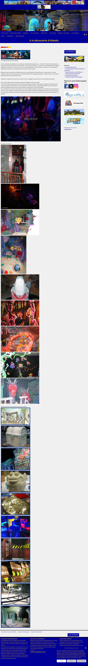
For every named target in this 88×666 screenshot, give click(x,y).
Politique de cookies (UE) (36, 631)
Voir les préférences (81, 660)
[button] (85, 648)
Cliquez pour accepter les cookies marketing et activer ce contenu (31, 119)
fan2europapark (53, 118)
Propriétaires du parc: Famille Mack (8, 631)
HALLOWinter (53, 33)
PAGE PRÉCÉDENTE (70, 51)
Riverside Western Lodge (71, 67)
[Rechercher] (84, 34)
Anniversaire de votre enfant (71, 75)
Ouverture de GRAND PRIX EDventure (74, 76)
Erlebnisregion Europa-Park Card (73, 73)
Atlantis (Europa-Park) (43, 118)
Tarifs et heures (5, 33)
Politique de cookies (71, 663)
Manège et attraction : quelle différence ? (74, 72)
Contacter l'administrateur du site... (38, 651)
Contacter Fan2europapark (23, 631)
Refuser (71, 660)
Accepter (61, 660)
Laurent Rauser (67, 129)
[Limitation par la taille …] (6, 47)
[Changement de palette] (86, 34)
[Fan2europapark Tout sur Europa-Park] (7, 27)
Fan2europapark (8, 664)
